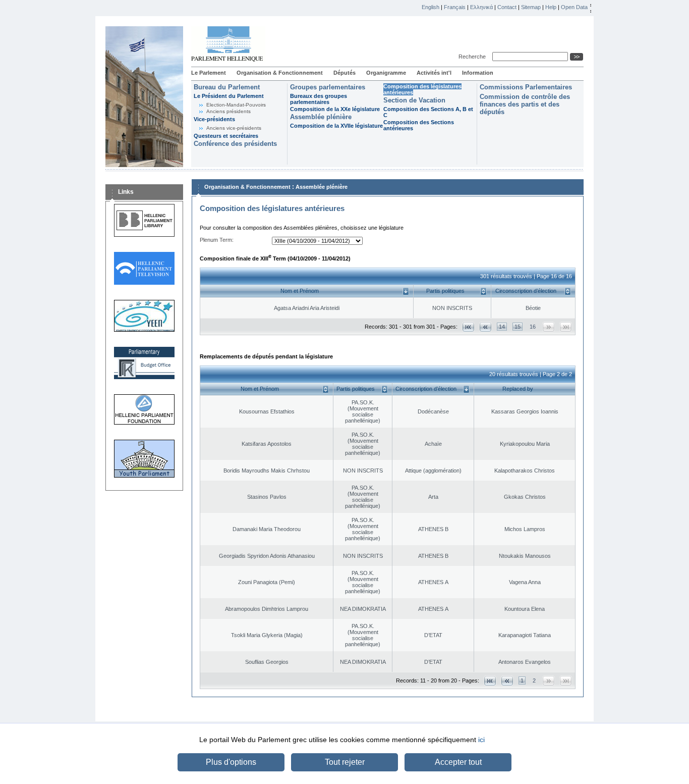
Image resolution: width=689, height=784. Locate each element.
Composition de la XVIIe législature (336, 126)
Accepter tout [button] (458, 762)
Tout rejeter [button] (345, 762)
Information (477, 73)
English (430, 7)
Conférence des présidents (235, 143)
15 (517, 327)
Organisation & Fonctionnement (280, 73)
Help (550, 7)
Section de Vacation (414, 100)
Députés (344, 73)
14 (502, 327)
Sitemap (531, 7)
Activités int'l (434, 73)
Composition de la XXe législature (335, 109)
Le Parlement (208, 73)
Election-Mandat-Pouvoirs (236, 105)
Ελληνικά (481, 7)
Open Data (574, 7)
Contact (506, 7)
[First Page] (468, 327)
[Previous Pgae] (485, 327)
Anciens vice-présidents (233, 128)
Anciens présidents (228, 111)
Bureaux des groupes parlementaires (318, 99)
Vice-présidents (214, 119)
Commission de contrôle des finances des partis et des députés (525, 104)
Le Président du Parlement (229, 96)
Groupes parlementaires (327, 87)
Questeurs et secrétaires (226, 136)
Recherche (473, 57)
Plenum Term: (217, 240)
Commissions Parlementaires (526, 87)
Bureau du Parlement (227, 87)
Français (455, 7)
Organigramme (386, 73)
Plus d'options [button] (231, 762)
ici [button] (481, 740)
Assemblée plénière (321, 117)
